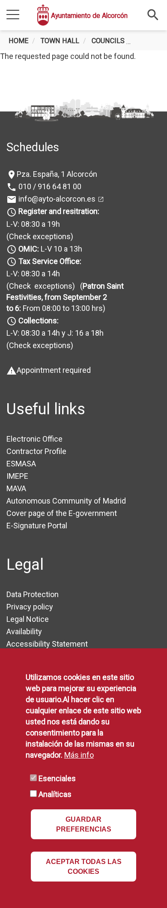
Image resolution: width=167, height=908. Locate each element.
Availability (24, 631)
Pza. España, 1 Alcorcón (57, 174)
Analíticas (55, 794)
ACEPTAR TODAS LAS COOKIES (84, 866)
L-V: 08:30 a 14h (33, 273)
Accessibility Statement (47, 643)
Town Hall (60, 41)
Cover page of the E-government (61, 513)
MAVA (16, 488)
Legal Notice (27, 619)
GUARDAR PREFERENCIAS (83, 824)
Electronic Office (34, 438)
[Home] (43, 15)
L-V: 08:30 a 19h (33, 224)
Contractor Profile (36, 451)
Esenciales (57, 778)
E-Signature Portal (36, 525)
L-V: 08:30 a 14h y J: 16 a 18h (55, 332)
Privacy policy (29, 606)
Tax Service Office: (49, 261)
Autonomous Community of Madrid (66, 500)
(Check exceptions (38, 236)
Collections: (38, 320)
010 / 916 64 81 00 (49, 186)
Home (18, 41)
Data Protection (32, 594)
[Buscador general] (153, 14)
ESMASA (21, 463)
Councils (108, 41)
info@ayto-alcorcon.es (56, 198)
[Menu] (12, 15)
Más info (79, 754)
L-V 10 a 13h (50, 248)
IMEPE (17, 476)
